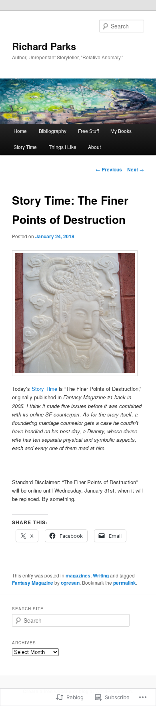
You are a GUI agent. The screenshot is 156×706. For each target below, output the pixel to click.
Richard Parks (44, 46)
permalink (124, 582)
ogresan (70, 582)
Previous (109, 169)
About (94, 146)
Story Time (25, 146)
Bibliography (52, 130)
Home (20, 130)
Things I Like (62, 146)
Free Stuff (88, 130)
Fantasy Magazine (32, 582)
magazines (78, 575)
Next (135, 169)
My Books (121, 130)
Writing (101, 575)
